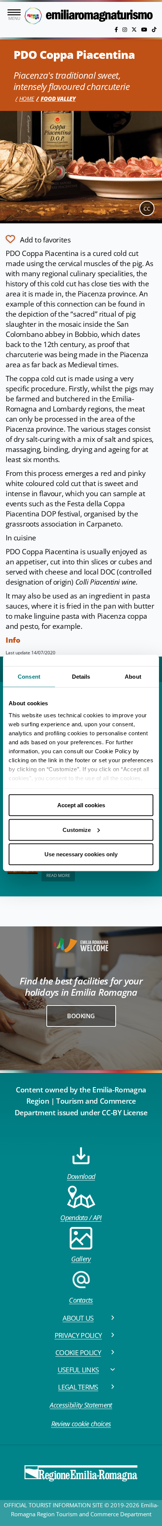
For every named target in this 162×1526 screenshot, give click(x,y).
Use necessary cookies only (81, 854)
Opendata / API (80, 1217)
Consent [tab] (29, 676)
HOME (26, 98)
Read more (58, 875)
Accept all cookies (81, 805)
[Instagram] (125, 29)
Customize (77, 829)
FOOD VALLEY (58, 98)
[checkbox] (38, 239)
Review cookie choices (81, 1423)
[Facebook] (117, 29)
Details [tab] (81, 676)
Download (81, 1176)
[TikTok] (154, 29)
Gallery (80, 1258)
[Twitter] (134, 29)
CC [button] (147, 208)
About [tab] (133, 676)
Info (13, 640)
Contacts (81, 1300)
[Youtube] (145, 29)
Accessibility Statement (81, 1404)
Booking (81, 1016)
